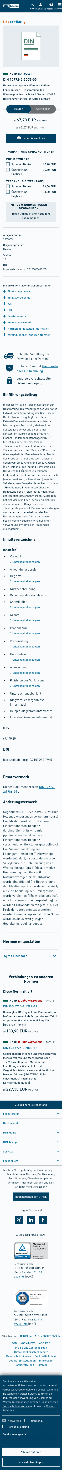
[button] (40, 6)
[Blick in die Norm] (31, 43)
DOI (9, 309)
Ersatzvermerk (16, 316)
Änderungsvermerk (19, 322)
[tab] (31, 955)
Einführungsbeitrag (19, 291)
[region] (31, 1410)
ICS (9, 303)
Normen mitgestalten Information (28, 328)
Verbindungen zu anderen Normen (28, 334)
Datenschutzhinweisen (16, 1406)
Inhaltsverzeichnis (18, 297)
